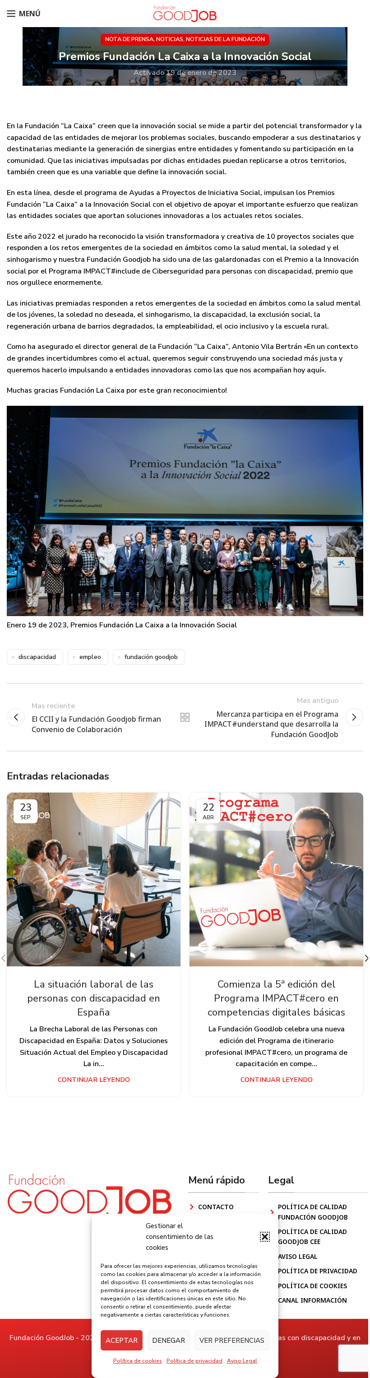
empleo (90, 656)
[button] (264, 1236)
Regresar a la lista (185, 717)
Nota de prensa (129, 39)
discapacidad (37, 656)
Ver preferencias (231, 1340)
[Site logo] (185, 13)
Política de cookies (137, 1360)
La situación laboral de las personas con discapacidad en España (93, 998)
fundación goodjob (151, 656)
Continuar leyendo (94, 1079)
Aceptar (122, 1340)
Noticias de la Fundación (225, 39)
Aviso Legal (242, 1360)
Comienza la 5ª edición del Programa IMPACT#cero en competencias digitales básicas (276, 998)
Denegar (168, 1340)
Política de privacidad (194, 1360)
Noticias (169, 39)
